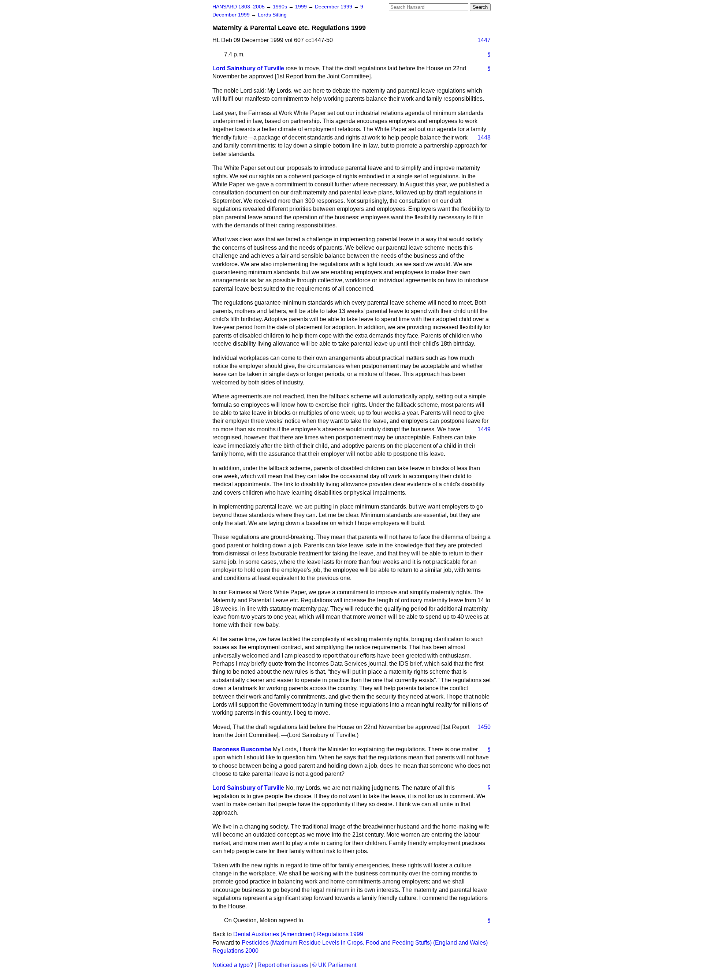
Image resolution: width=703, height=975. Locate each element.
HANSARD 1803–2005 (238, 7)
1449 (484, 429)
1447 (484, 40)
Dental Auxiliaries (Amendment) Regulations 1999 (298, 934)
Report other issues (282, 965)
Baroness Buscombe (241, 749)
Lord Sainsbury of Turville (248, 68)
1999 (301, 7)
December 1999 (334, 7)
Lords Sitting (272, 15)
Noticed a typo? (232, 965)
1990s (281, 7)
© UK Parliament (334, 965)
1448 (484, 137)
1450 (484, 727)
